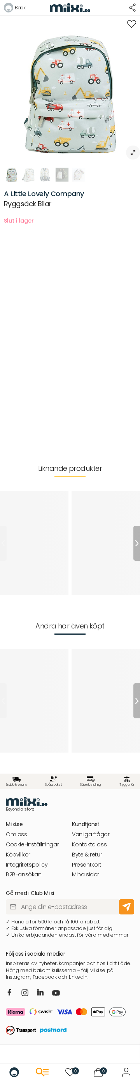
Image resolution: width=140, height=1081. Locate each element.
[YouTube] (56, 994)
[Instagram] (24, 993)
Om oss (16, 834)
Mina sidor (85, 874)
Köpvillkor (18, 854)
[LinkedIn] (40, 993)
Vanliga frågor (91, 834)
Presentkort (87, 865)
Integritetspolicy (26, 865)
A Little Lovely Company (44, 193)
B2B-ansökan (24, 874)
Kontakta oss (89, 844)
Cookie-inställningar (32, 844)
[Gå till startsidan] (14, 1072)
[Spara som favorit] (131, 23)
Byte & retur (87, 854)
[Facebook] (9, 993)
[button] (14, 8)
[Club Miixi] (126, 1072)
